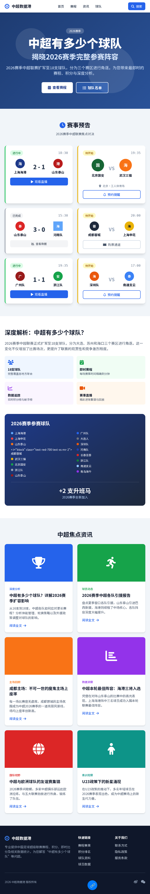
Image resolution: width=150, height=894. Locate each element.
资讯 (86, 6)
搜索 (139, 6)
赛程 (73, 6)
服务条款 (121, 857)
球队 (98, 6)
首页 (61, 6)
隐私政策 (121, 851)
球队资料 (84, 857)
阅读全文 (16, 625)
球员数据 (84, 864)
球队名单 (95, 87)
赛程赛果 (84, 845)
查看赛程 (60, 87)
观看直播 (41, 181)
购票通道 (114, 244)
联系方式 (121, 845)
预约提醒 (114, 194)
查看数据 (41, 244)
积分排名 (84, 851)
